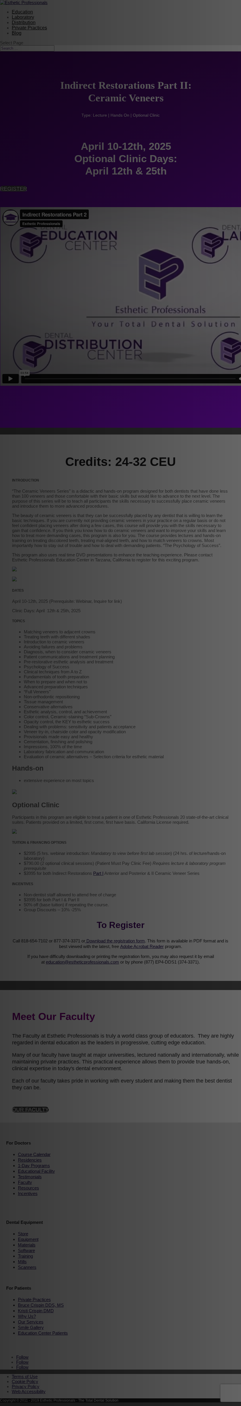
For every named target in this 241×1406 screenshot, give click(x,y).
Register (13, 189)
